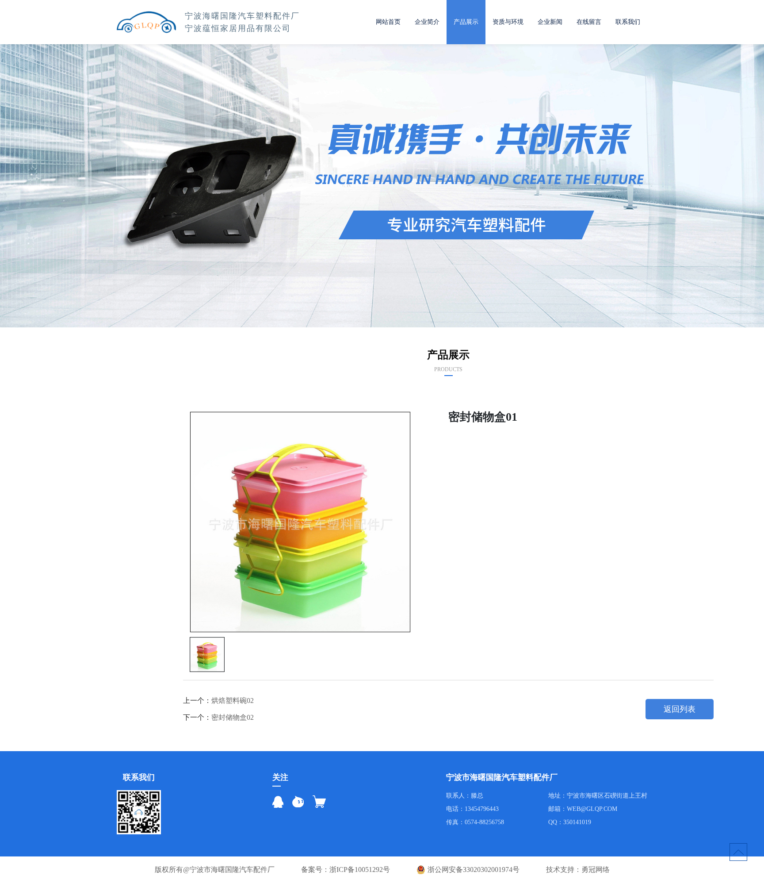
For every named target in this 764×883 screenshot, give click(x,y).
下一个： (218, 717)
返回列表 (679, 709)
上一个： (218, 700)
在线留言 (589, 22)
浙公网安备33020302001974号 (474, 869)
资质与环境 (508, 22)
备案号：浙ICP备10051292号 (345, 869)
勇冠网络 (595, 869)
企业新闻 (550, 22)
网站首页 (388, 22)
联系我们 (627, 22)
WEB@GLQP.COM (592, 809)
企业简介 (427, 22)
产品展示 (466, 22)
